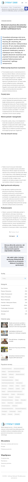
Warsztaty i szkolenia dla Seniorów (9, 444)
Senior (3, 402)
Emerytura (4, 385)
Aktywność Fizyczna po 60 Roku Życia (17, 348)
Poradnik (11, 397)
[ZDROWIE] (4, 323)
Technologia (12, 411)
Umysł (17, 232)
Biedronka (4, 377)
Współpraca (4, 461)
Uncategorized (14, 311)
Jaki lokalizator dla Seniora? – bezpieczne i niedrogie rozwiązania (17, 332)
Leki (23, 388)
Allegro (4, 371)
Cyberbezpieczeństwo (7, 380)
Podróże (4, 397)
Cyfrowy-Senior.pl (12, 476)
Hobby (17, 385)
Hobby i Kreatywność (14, 294)
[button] (26, 8)
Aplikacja (4, 374)
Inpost (23, 385)
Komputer (11, 388)
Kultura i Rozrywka (14, 296)
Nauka (3, 391)
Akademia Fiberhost (6, 368)
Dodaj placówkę (5, 458)
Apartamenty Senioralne (14, 371)
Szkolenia (14, 405)
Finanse (11, 385)
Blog (10, 7)
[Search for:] (14, 278)
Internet (4, 388)
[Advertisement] (14, 151)
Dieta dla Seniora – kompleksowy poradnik (17, 340)
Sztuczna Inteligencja (21, 408)
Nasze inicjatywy (14, 299)
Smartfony (10, 402)
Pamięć (13, 232)
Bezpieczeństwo (20, 374)
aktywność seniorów (19, 368)
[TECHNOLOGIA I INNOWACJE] (4, 331)
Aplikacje (11, 374)
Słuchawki (4, 411)
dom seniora (19, 382)
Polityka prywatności (6, 449)
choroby (11, 377)
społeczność (19, 402)
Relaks (16, 400)
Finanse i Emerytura (14, 291)
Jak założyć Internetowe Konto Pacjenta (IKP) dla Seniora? (17, 356)
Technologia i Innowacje (14, 308)
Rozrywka (23, 400)
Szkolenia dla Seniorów (7, 408)
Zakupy (4, 414)
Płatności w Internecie (7, 400)
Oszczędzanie (5, 394)
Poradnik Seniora (17, 7)
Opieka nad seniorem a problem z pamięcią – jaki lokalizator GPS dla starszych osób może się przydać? (17, 324)
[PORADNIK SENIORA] (4, 356)
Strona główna (4, 7)
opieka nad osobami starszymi (15, 391)
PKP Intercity (20, 394)
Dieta (16, 380)
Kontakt (3, 446)
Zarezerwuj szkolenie (6, 463)
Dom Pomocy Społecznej (8, 382)
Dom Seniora (14, 288)
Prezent (17, 397)
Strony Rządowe (6, 405)
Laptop (17, 388)
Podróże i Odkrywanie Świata (14, 302)
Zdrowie (14, 314)
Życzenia (17, 414)
